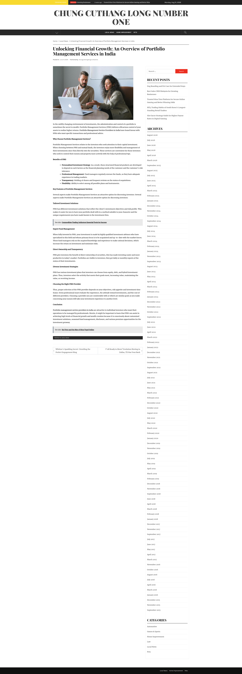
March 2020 (152, 428)
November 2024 (154, 211)
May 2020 (151, 423)
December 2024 (153, 206)
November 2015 (153, 605)
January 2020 (152, 438)
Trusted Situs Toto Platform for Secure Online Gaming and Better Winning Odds (92, 2)
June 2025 (151, 181)
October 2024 (152, 216)
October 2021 (152, 362)
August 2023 (152, 266)
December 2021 (153, 352)
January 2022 (152, 347)
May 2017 (151, 549)
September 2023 (154, 261)
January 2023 (152, 297)
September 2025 (154, 165)
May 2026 (151, 150)
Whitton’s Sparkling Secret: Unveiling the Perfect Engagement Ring (73, 350)
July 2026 (151, 140)
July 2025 (151, 175)
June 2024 (151, 236)
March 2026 (152, 160)
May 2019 (151, 463)
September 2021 (154, 367)
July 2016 (151, 580)
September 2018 (154, 494)
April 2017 (151, 554)
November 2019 (153, 448)
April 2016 (151, 585)
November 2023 (153, 256)
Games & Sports (153, 631)
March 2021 (152, 393)
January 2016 (152, 595)
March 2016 (152, 590)
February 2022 (153, 342)
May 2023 (151, 276)
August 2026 (152, 135)
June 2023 (151, 271)
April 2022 (151, 332)
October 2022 (152, 312)
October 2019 (152, 453)
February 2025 (153, 196)
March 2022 (152, 337)
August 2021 (152, 372)
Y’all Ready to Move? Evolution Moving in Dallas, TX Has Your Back (122, 350)
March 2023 (152, 287)
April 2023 (151, 282)
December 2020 (153, 403)
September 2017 (154, 534)
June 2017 (151, 544)
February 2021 (153, 398)
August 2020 (152, 413)
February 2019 (153, 479)
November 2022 (153, 307)
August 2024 (152, 226)
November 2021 (153, 357)
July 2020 (151, 418)
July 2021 (151, 378)
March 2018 (152, 509)
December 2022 (153, 302)
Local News (109, 32)
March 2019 (152, 474)
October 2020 (152, 408)
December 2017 (153, 524)
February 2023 (153, 292)
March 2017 (152, 559)
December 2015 (153, 600)
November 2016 (153, 564)
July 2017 (151, 539)
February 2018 (153, 514)
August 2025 (152, 170)
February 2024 (153, 246)
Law (148, 642)
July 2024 (151, 231)
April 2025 (151, 186)
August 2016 (152, 575)
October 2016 (152, 570)
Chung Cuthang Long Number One (121, 17)
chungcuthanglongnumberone (88, 59)
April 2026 (151, 155)
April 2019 (151, 469)
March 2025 (152, 191)
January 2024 (152, 251)
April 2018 (151, 504)
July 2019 (151, 458)
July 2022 (151, 322)
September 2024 (154, 221)
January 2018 (152, 519)
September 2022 (154, 317)
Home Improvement (123, 32)
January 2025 (152, 201)
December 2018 (153, 484)
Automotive (152, 626)
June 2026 (151, 145)
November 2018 (153, 489)
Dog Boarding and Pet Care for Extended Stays (166, 86)
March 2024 (152, 241)
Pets (135, 32)
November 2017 (153, 529)
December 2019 (153, 443)
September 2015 (154, 610)
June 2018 (151, 499)
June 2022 (151, 327)
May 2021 (151, 388)
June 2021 (151, 383)
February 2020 (153, 433)
